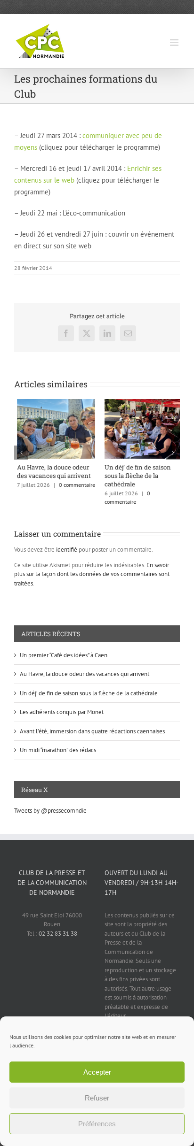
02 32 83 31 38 (58, 934)
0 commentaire (74, 484)
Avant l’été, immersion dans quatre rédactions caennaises (92, 731)
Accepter (97, 1072)
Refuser (97, 1098)
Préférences (97, 1124)
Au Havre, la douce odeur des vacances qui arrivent (51, 471)
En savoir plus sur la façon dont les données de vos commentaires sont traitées (92, 574)
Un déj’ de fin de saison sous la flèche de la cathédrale (135, 475)
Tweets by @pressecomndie (50, 811)
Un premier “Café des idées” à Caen (63, 655)
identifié (66, 550)
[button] (21, 453)
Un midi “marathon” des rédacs (58, 750)
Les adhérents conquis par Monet (62, 712)
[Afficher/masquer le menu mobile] (175, 42)
